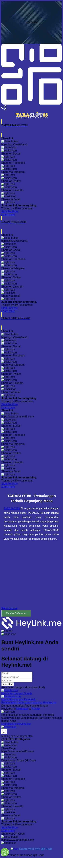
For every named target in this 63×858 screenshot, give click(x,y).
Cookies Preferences (16, 613)
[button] (31, 581)
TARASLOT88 (12, 508)
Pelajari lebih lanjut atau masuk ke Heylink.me (28, 702)
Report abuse (9, 608)
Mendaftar (7, 684)
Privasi (36, 708)
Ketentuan (22, 708)
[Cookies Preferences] (5, 852)
